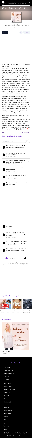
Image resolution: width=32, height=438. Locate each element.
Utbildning (6, 392)
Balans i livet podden (16, 27)
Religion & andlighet (9, 389)
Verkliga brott (7, 386)
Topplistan (6, 367)
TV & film (6, 395)
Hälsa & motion (7, 410)
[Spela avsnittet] (4, 147)
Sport (5, 429)
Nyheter (5, 423)
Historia (5, 416)
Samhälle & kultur (8, 373)
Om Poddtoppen (9, 433)
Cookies (25, 433)
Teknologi (6, 407)
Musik (5, 399)
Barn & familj (7, 383)
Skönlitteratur (7, 413)
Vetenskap (6, 426)
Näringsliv (6, 377)
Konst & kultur (7, 380)
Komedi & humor (8, 370)
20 (22, 258)
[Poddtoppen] (9, 8)
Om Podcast (18, 433)
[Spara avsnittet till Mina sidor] (21, 32)
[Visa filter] (28, 141)
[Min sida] (20, 8)
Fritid (5, 419)
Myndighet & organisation (7, 403)
